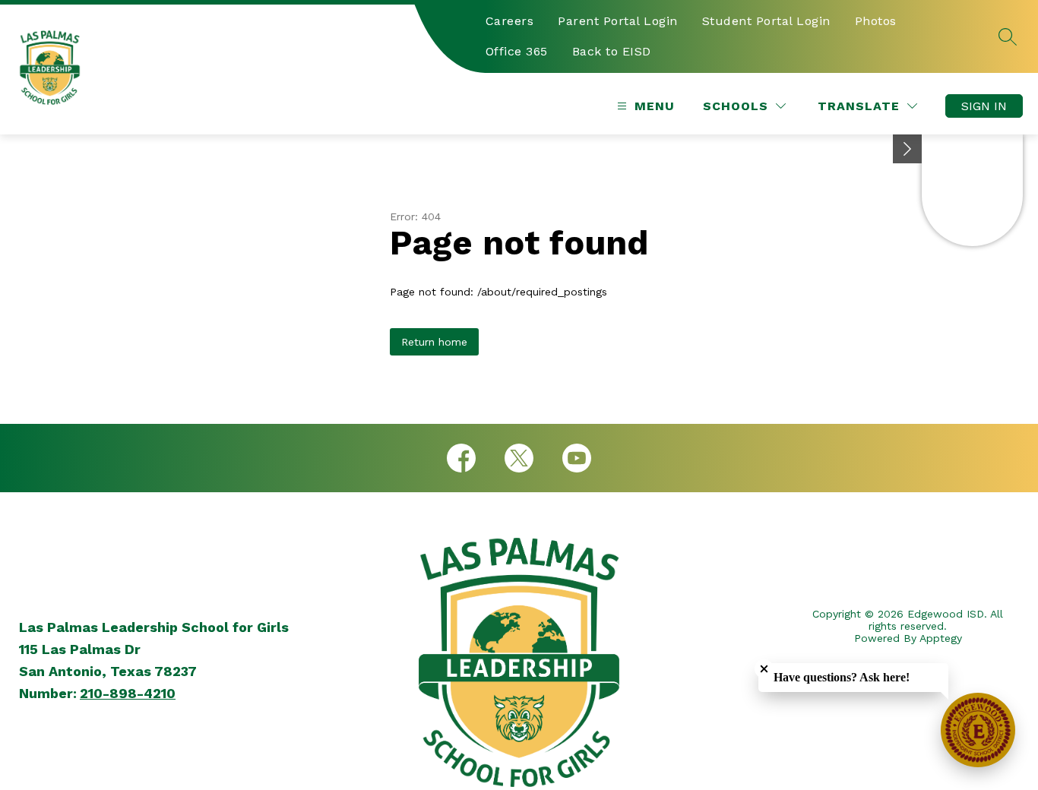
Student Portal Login (766, 21)
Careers (510, 21)
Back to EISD (611, 51)
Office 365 (517, 51)
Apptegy (940, 638)
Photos (876, 21)
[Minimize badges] (907, 148)
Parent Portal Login (618, 21)
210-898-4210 (128, 693)
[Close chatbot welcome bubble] (764, 668)
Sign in (984, 106)
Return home (434, 342)
